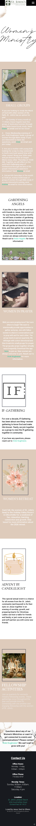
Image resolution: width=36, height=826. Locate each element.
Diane (4, 128)
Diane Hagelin (20, 238)
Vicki (18, 142)
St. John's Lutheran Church (18, 800)
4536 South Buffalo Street (18, 802)
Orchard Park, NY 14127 (18, 804)
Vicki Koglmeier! (10, 743)
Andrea (5, 184)
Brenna (20, 171)
